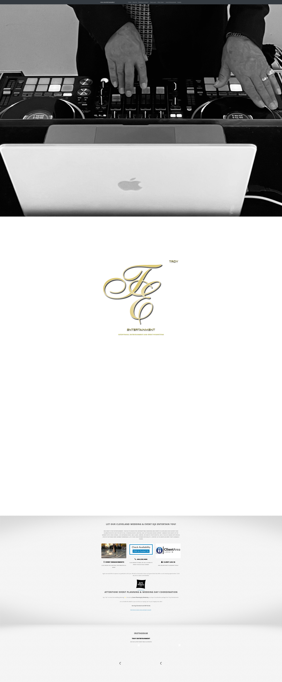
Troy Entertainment (141, 638)
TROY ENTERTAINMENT (107, 2)
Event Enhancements (171, 2)
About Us (134, 2)
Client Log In (153, 2)
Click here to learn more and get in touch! (140, 610)
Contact (179, 2)
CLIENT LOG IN (169, 562)
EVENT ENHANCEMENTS (114, 562)
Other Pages (160, 2)
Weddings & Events (143, 2)
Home (129, 2)
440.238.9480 (141, 559)
